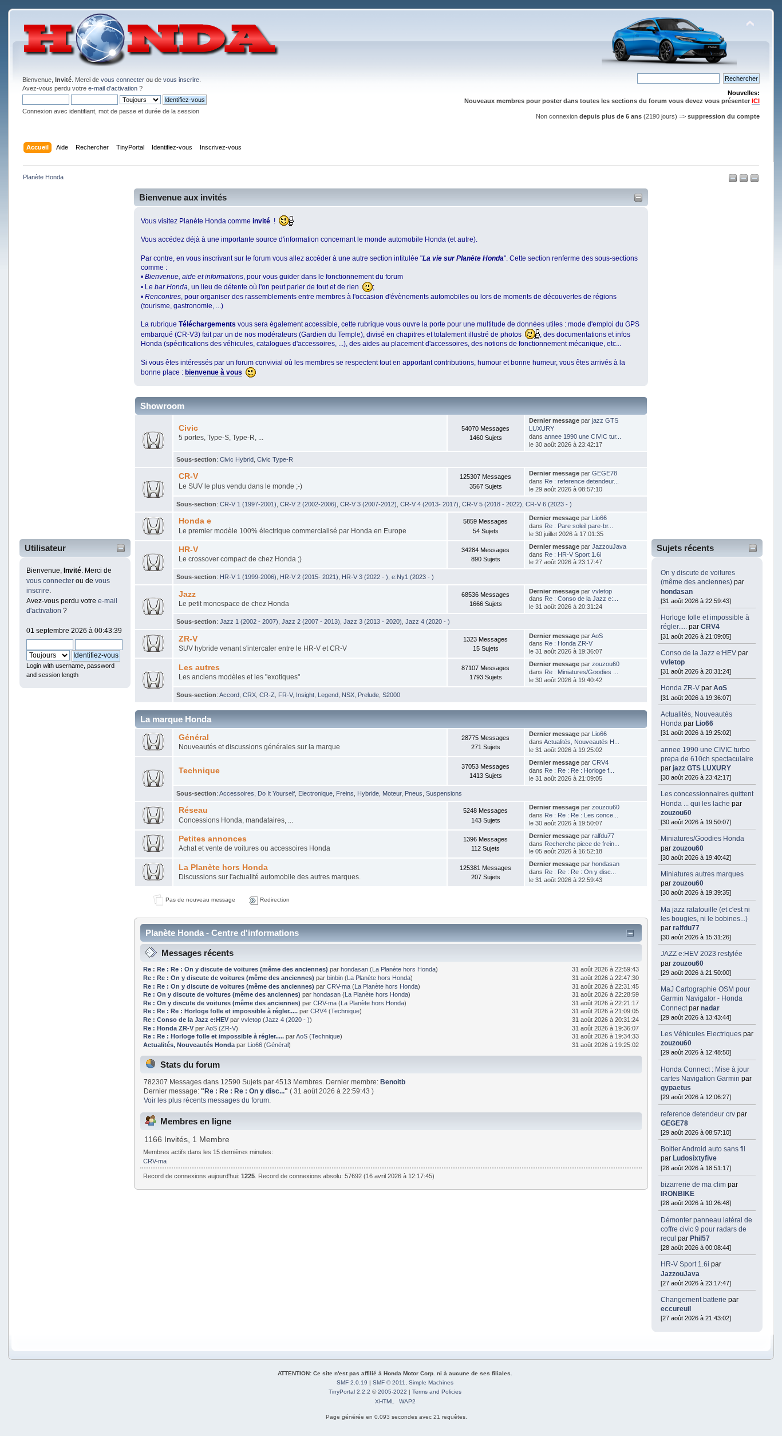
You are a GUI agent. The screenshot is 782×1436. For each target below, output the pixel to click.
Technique (199, 770)
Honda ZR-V (680, 688)
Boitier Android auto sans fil (703, 1149)
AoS (720, 688)
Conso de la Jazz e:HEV (698, 653)
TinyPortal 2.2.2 (349, 1391)
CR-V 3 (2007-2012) (368, 504)
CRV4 (710, 627)
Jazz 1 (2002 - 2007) (249, 621)
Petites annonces (213, 839)
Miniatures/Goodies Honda (702, 839)
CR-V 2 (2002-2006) (308, 504)
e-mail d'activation (112, 88)
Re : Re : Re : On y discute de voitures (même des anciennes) (235, 969)
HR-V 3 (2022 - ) (365, 576)
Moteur (391, 793)
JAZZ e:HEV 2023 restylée (701, 954)
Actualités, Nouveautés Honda (189, 1044)
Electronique (315, 793)
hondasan (677, 592)
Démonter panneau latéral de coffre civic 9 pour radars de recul (706, 1229)
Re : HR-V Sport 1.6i (572, 554)
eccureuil (676, 1309)
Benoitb (392, 1082)
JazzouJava (680, 1274)
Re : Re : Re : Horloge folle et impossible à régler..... (221, 1011)
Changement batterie (693, 1300)
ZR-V (188, 639)
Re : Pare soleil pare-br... (578, 525)
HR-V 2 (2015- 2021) (309, 576)
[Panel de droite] (744, 180)
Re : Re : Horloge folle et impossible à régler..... (214, 1036)
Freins (345, 793)
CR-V (188, 476)
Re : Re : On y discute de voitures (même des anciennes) (228, 977)
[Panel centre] (754, 180)
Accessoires (236, 793)
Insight (305, 694)
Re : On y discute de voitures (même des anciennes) (222, 994)
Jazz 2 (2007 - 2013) (311, 621)
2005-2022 (392, 1391)
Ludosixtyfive (695, 1158)
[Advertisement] (67, 362)
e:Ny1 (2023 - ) (413, 576)
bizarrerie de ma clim (693, 1185)
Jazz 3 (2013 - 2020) (372, 621)
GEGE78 (674, 1123)
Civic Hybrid (237, 459)
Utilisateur (45, 548)
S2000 (391, 694)
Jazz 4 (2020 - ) (427, 621)
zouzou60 (676, 813)
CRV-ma (338, 986)
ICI (756, 100)
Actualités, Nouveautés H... (581, 741)
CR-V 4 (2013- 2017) (429, 504)
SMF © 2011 (389, 1382)
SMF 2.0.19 (352, 1382)
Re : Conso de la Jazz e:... (581, 598)
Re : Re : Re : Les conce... (581, 815)
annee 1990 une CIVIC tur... (582, 436)
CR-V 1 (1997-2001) (248, 504)
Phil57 (700, 1238)
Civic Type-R (275, 459)
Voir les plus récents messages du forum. (207, 1100)
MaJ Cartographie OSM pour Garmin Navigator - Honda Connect (705, 998)
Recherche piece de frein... (581, 843)
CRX (249, 694)
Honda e (195, 521)
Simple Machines (431, 1382)
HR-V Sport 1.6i (685, 1264)
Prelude (368, 694)
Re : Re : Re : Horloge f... (579, 770)
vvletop (673, 662)
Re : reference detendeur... (581, 481)
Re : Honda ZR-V (568, 643)
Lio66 (704, 723)
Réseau (193, 810)
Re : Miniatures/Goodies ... (581, 671)
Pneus (413, 793)
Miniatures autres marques (702, 874)
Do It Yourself (276, 793)
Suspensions (444, 793)
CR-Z (267, 694)
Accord (229, 694)
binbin (335, 977)
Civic (188, 428)
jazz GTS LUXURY (702, 768)
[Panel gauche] (733, 180)
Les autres (199, 667)
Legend (328, 694)
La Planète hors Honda (223, 867)
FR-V (285, 694)
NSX (348, 694)
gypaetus (676, 1088)
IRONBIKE (677, 1194)
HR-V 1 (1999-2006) (248, 576)
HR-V (188, 549)
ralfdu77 (686, 928)
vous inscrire (181, 79)
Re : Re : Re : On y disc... (580, 871)
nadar (710, 1008)
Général (194, 737)
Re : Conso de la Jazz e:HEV (185, 1019)
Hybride (368, 793)
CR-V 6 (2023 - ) (549, 504)
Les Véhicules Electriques (701, 1034)
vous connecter (122, 79)
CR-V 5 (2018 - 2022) (492, 504)
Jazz (187, 594)
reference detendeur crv (698, 1114)
